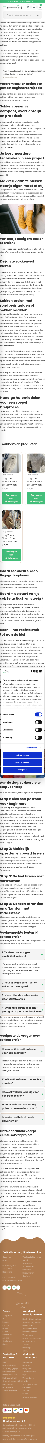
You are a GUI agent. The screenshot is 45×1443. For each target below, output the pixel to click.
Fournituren (27, 1325)
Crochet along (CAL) (12, 1381)
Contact (26, 1276)
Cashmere (7, 1341)
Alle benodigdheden (31, 1322)
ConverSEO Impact (11, 1431)
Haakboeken (8, 1387)
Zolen (25, 1350)
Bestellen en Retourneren (25, 1439)
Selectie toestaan (22, 762)
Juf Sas (25, 1390)
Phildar (25, 1381)
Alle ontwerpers (29, 1397)
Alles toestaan (22, 755)
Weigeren (22, 770)
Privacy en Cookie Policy (13, 1435)
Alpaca (5, 1338)
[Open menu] (4, 7)
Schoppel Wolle (29, 1384)
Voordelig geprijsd (10, 1368)
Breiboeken (7, 1384)
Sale (4, 1362)
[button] (22, 954)
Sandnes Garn (29, 1371)
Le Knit (25, 1393)
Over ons (6, 1257)
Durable (26, 1365)
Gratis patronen (9, 1390)
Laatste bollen (9, 1365)
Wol (4, 1318)
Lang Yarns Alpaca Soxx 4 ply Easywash (9, 481)
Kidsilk (5, 1331)
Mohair (5, 1328)
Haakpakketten (9, 1374)
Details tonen (31, 748)
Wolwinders (27, 1335)
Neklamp (26, 1347)
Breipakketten (9, 1371)
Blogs (5, 1260)
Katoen (5, 1325)
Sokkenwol (7, 1334)
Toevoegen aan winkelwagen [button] (11, 498)
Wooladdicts (28, 1378)
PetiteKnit (27, 1387)
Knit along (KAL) (9, 1378)
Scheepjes (27, 1362)
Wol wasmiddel (29, 1328)
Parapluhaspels (29, 1331)
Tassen (25, 1344)
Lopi (24, 1374)
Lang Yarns (27, 1368)
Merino (5, 1322)
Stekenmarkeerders (31, 1338)
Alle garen (7, 1315)
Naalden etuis (28, 1341)
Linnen (5, 1344)
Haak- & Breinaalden (32, 1319)
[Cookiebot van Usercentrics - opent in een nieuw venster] (31, 671)
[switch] (38, 722)
